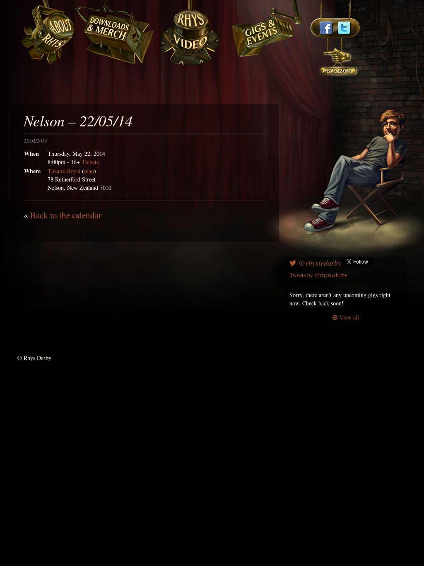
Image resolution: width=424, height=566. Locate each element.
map (89, 171)
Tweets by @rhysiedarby (318, 275)
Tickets (90, 162)
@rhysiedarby (318, 263)
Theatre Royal (64, 171)
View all (348, 317)
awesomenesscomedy (339, 58)
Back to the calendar (65, 215)
